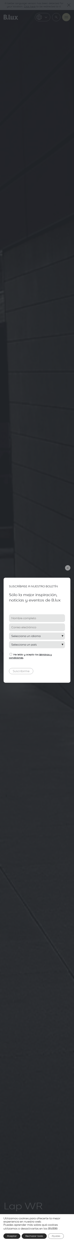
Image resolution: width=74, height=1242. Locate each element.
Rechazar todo (34, 1236)
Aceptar (12, 1236)
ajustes (52, 1227)
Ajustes (56, 1236)
